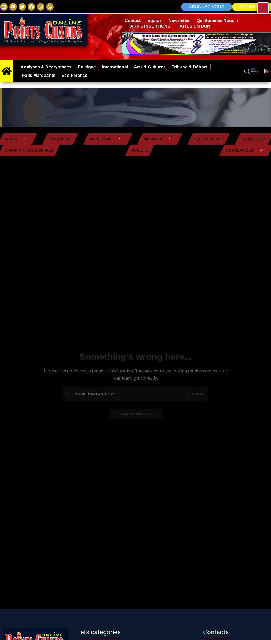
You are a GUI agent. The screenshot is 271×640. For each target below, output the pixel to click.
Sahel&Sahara (208, 139)
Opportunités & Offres (28, 150)
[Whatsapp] (50, 7)
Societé (140, 150)
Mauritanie (101, 139)
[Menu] (263, 8)
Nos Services (239, 150)
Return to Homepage (135, 414)
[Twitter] (22, 7)
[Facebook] (31, 7)
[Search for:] (129, 394)
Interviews (60, 139)
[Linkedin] (4, 7)
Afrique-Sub (254, 139)
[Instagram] (40, 7)
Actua (10, 139)
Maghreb (153, 139)
